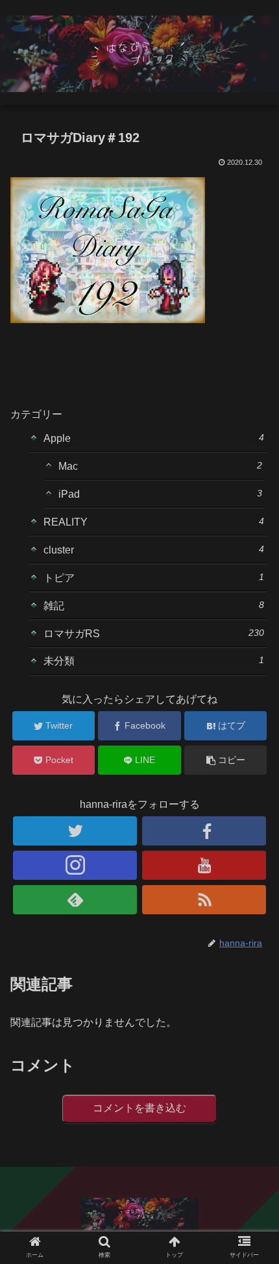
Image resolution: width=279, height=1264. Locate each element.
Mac (159, 466)
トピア (153, 577)
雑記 (153, 605)
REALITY (153, 522)
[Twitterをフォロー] (75, 830)
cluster (153, 549)
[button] (252, 1109)
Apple (153, 438)
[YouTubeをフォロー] (204, 865)
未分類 (153, 660)
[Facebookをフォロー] (204, 830)
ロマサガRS (153, 633)
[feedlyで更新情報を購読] (75, 899)
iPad (159, 494)
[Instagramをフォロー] (75, 865)
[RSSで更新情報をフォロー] (204, 899)
